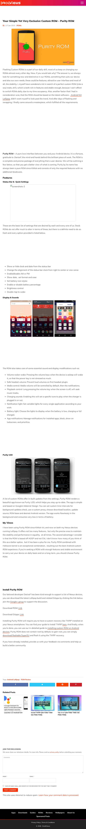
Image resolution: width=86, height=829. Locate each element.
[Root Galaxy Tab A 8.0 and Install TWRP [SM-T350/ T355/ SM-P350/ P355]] (43, 702)
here (64, 624)
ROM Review (26, 680)
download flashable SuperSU (16, 635)
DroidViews (10, 3)
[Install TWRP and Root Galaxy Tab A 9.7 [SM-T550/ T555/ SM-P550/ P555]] (70, 702)
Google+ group (17, 601)
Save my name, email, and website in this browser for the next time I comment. (31, 786)
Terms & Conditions (48, 822)
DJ (3, 25)
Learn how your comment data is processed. (58, 795)
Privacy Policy (35, 822)
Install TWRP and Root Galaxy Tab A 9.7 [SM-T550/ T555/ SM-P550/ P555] (69, 713)
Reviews (49, 813)
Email (32, 776)
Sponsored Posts (43, 816)
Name (5, 776)
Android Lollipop (13, 680)
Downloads (22, 813)
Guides (33, 813)
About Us (71, 813)
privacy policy (54, 752)
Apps (13, 813)
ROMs (19, 25)
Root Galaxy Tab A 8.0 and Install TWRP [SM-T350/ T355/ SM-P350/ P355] (42, 713)
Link (20, 608)
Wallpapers (59, 813)
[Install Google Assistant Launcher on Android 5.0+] (16, 702)
